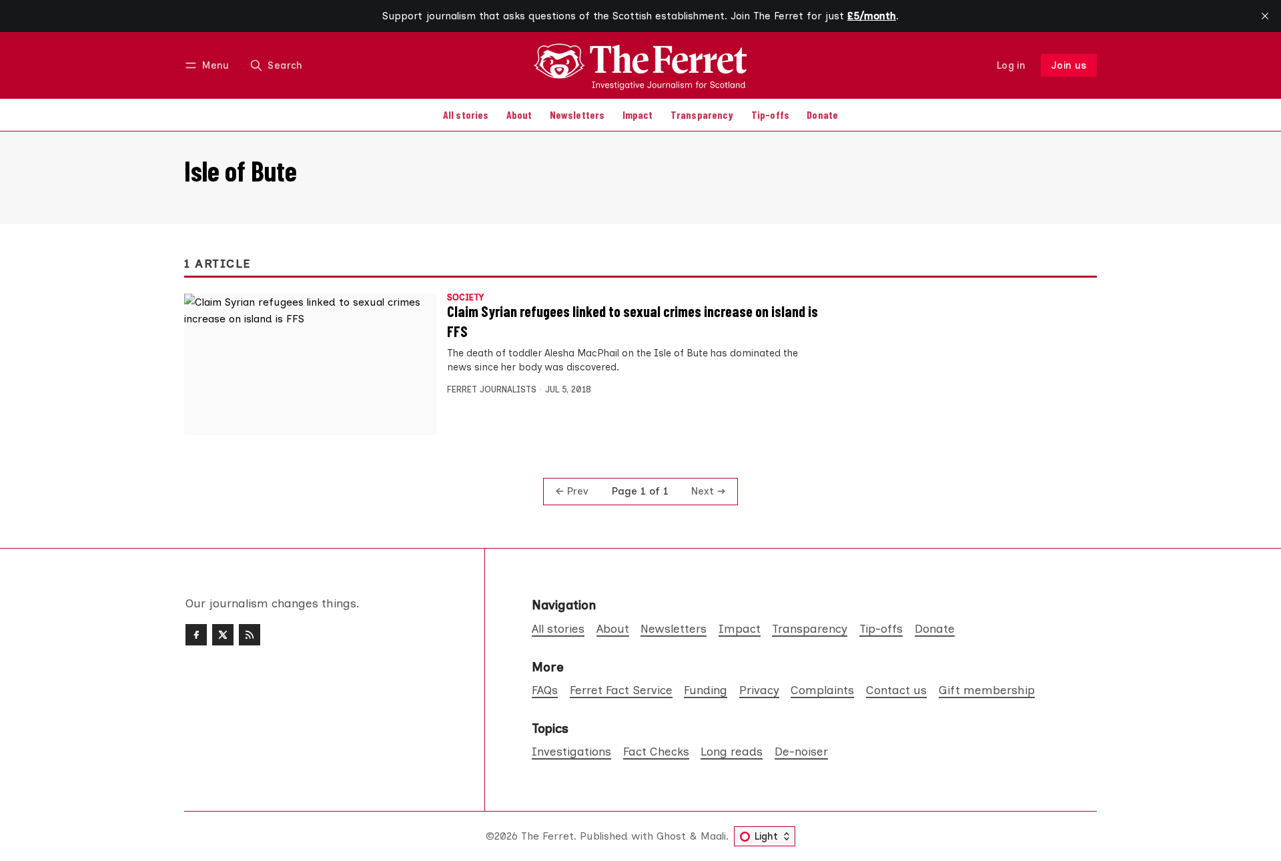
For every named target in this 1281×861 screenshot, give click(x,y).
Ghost (671, 836)
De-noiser (801, 751)
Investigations (571, 751)
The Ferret (547, 836)
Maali (713, 836)
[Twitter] (223, 634)
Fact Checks (656, 751)
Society (465, 298)
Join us (1069, 65)
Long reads (732, 751)
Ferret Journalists (491, 389)
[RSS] (249, 634)
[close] (1265, 16)
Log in (1011, 65)
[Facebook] (196, 634)
